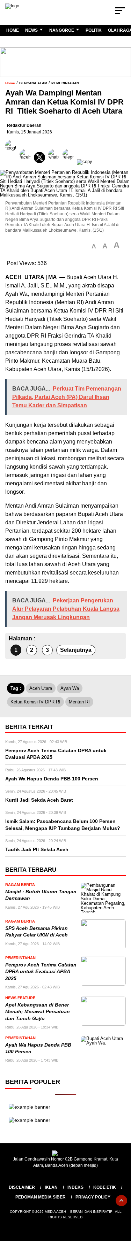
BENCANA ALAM (33, 83)
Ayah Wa (69, 688)
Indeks (75, 1187)
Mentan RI (69, 302)
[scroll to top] (121, 1200)
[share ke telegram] (69, 161)
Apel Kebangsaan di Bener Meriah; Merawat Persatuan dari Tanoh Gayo (37, 1011)
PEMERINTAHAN (65, 83)
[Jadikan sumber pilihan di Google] (12, 161)
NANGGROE (61, 30)
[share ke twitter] (41, 161)
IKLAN (51, 1187)
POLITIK (94, 30)
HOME (12, 30)
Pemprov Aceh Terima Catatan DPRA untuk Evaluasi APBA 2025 (41, 971)
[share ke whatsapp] (55, 161)
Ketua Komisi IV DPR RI (35, 701)
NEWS (31, 30)
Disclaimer (22, 1187)
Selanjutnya (76, 650)
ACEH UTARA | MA (31, 277)
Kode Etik (104, 1187)
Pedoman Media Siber (40, 1197)
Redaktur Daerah (24, 125)
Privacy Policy (92, 1197)
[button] (93, 246)
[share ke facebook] (27, 161)
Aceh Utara (40, 688)
